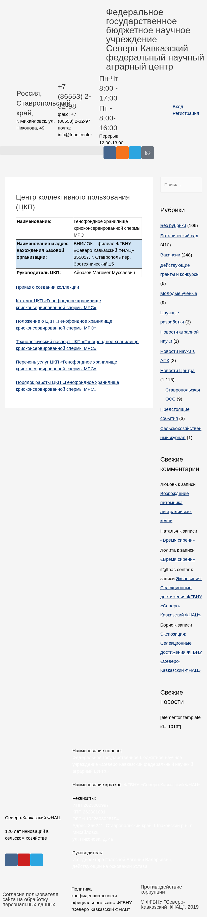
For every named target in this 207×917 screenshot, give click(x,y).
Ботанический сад (179, 235)
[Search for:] (181, 184)
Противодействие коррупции (161, 889)
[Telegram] (135, 152)
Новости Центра (177, 370)
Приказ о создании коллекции (47, 287)
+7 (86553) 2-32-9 (74, 96)
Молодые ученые (178, 293)
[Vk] (110, 152)
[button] (52, 150)
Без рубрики (173, 225)
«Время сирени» (177, 540)
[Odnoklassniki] (122, 152)
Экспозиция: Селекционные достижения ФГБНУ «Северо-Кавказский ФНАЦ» (181, 596)
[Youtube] (24, 860)
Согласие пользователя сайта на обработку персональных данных (30, 899)
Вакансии (170, 254)
